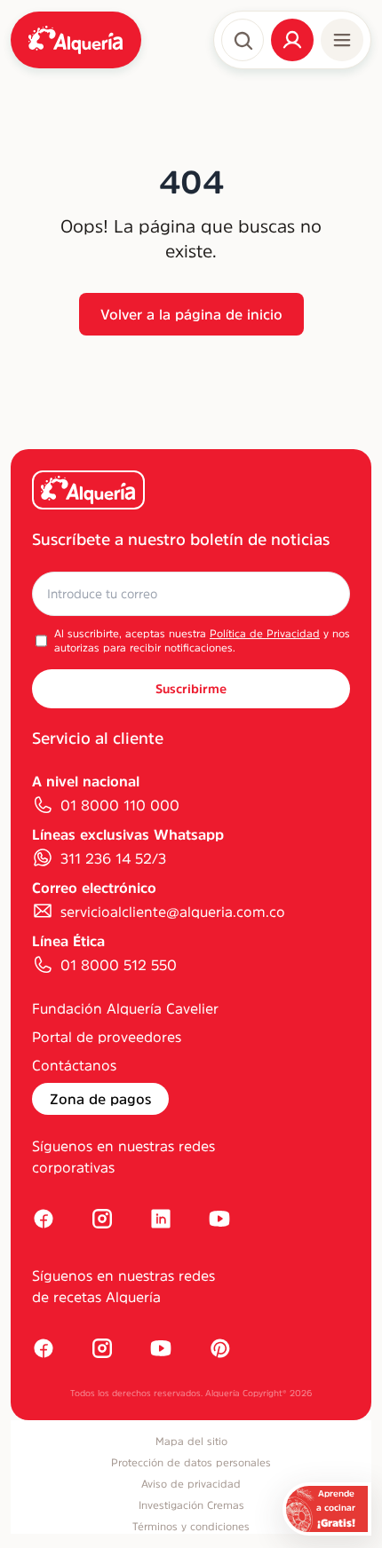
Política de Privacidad (265, 633)
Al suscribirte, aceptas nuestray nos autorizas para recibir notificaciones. (202, 640)
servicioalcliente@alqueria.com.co (172, 911)
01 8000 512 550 (118, 965)
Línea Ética (68, 941)
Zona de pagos (100, 1099)
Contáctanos (74, 1065)
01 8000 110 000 (119, 805)
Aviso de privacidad (191, 1484)
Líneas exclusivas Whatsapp (128, 834)
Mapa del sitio (191, 1441)
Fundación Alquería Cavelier (125, 1008)
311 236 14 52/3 (113, 858)
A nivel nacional (85, 781)
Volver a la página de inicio (191, 314)
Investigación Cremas (191, 1505)
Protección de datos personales (191, 1462)
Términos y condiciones (191, 1526)
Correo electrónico (94, 888)
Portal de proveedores (106, 1037)
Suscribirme (191, 689)
